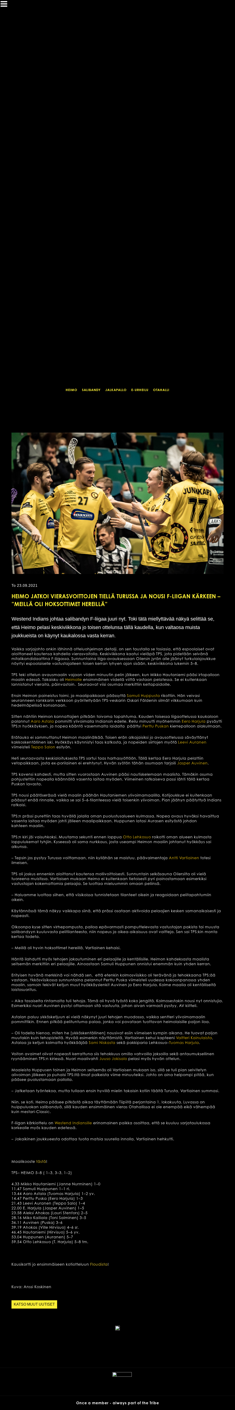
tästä (41, 1161)
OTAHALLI (161, 390)
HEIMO (71, 390)
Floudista (99, 1264)
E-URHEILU (139, 390)
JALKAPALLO (116, 390)
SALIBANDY (91, 390)
